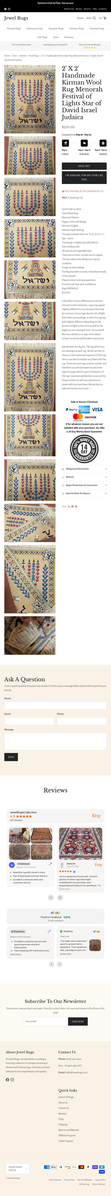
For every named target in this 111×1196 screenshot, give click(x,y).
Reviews (79, 9)
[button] (64, 889)
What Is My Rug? (98, 1184)
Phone (60, 714)
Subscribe (78, 1021)
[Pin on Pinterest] (76, 506)
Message (9, 729)
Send (11, 757)
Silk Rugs (42, 37)
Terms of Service (55, 1180)
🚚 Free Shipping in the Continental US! (83, 191)
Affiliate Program (67, 1135)
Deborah (71, 863)
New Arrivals (69, 9)
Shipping (62, 1124)
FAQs (95, 9)
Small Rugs (33, 56)
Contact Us (103, 9)
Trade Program (65, 1141)
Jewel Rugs (16, 1178)
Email (7, 714)
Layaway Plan (100, 1180)
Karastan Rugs (56, 28)
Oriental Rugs (97, 28)
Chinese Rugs (77, 28)
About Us (87, 9)
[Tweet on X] (69, 506)
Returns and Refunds (68, 1130)
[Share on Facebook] (72, 506)
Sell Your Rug (84, 1184)
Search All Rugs (66, 1097)
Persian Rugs (14, 28)
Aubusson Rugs (34, 28)
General (22, 56)
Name (7, 698)
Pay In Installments (85, 1180)
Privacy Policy (69, 1180)
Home (7, 56)
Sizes (56, 37)
